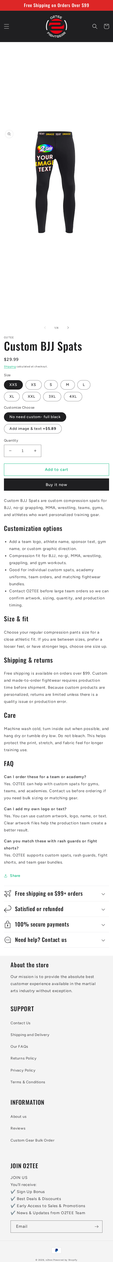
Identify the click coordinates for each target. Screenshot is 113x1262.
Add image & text (32, 428)
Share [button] (15, 875)
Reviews (18, 1128)
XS (33, 385)
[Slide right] (68, 327)
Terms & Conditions (28, 1082)
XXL (31, 396)
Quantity (11, 440)
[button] (6, 26)
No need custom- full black (35, 417)
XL (11, 396)
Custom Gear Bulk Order (32, 1140)
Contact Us (21, 1023)
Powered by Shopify (65, 1260)
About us (19, 1116)
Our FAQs (19, 1046)
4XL (73, 396)
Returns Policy (24, 1058)
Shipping (10, 366)
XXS (13, 385)
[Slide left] (45, 327)
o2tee (49, 1260)
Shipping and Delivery (30, 1035)
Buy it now (56, 484)
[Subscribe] (96, 1226)
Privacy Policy (23, 1070)
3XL (52, 396)
